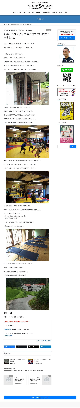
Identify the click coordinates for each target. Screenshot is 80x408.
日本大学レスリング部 (27, 370)
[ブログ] (8, 378)
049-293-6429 (8, 335)
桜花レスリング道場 (38, 370)
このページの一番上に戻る (43, 340)
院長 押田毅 (8, 329)
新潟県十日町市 (17, 370)
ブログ (48, 30)
